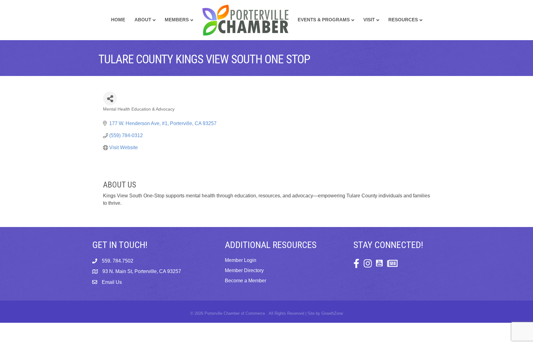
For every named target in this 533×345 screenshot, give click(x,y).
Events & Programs (324, 19)
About (142, 19)
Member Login (240, 260)
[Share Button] (110, 98)
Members (177, 19)
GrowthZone (332, 313)
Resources (403, 19)
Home (118, 19)
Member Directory (244, 270)
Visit (369, 19)
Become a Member (245, 280)
